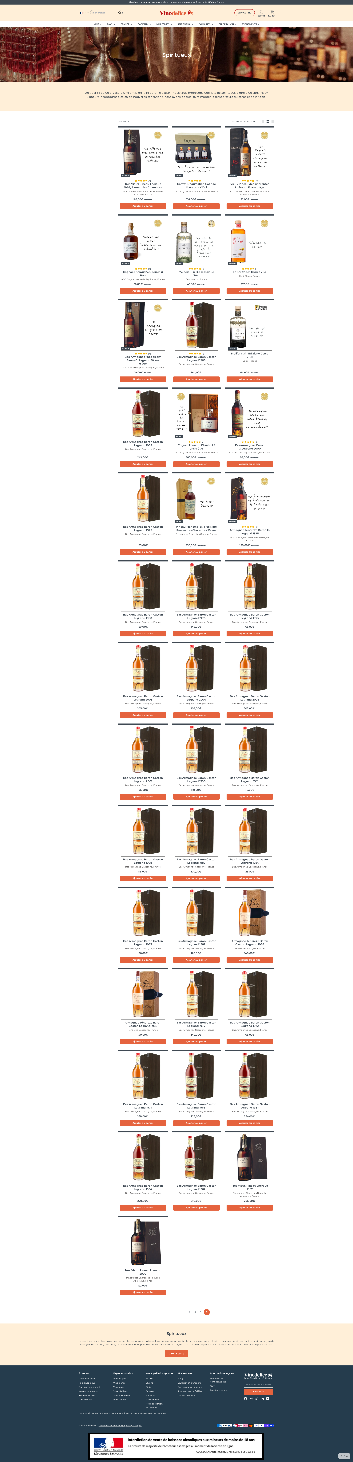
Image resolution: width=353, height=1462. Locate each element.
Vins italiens (119, 1399)
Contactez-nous (186, 1395)
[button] (84, 12)
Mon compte (85, 1399)
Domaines (205, 24)
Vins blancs (119, 1383)
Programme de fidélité (190, 1391)
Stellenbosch (152, 1399)
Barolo (149, 1378)
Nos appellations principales (154, 1405)
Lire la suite (176, 1353)
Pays (110, 24)
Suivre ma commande (190, 1387)
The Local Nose (87, 1378)
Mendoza (151, 1395)
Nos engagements (88, 1391)
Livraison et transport (189, 1383)
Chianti (149, 1383)
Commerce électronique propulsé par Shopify (120, 1425)
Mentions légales (219, 1390)
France (125, 24)
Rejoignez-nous (87, 1383)
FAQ (180, 1378)
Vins (96, 24)
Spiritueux (184, 24)
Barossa (150, 1391)
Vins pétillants (121, 1391)
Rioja (148, 1387)
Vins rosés (118, 1387)
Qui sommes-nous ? (89, 1387)
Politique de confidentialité (218, 1380)
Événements (249, 24)
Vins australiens (121, 1395)
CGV (212, 1386)
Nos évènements (88, 1395)
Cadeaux (143, 24)
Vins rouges (119, 1378)
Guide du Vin (226, 24)
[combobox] (106, 13)
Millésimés (163, 24)
